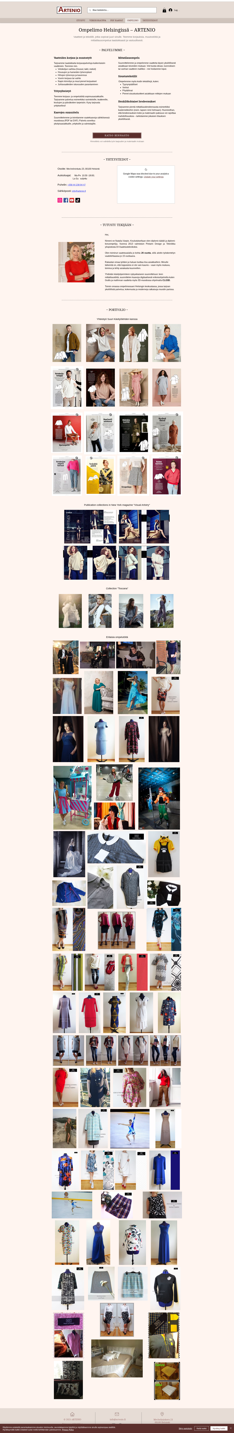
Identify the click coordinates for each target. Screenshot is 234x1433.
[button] (164, 10)
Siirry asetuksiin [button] (185, 1428)
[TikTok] (77, 200)
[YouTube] (71, 200)
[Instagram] (60, 200)
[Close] (230, 1428)
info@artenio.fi (79, 191)
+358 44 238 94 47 (77, 185)
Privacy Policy (68, 1429)
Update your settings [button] (154, 177)
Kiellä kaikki (202, 1428)
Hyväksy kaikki (219, 1428)
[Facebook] (66, 200)
